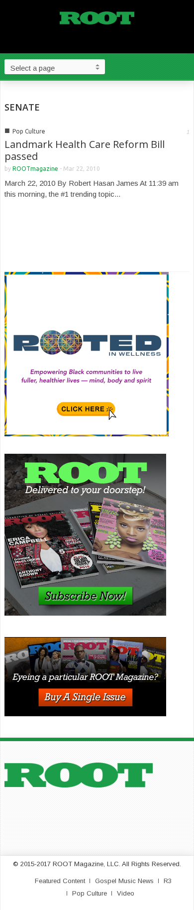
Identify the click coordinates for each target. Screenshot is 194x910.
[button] (184, 66)
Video (125, 893)
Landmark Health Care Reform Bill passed (84, 150)
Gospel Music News (124, 881)
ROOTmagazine (35, 168)
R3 (168, 881)
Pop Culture (28, 131)
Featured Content (60, 881)
